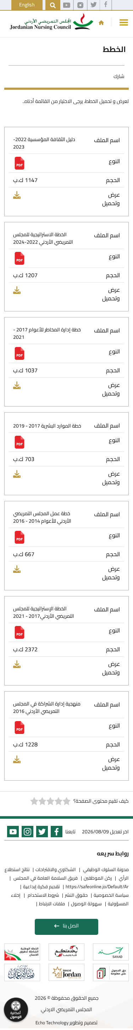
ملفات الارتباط (52, 903)
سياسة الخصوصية (111, 895)
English (27, 4)
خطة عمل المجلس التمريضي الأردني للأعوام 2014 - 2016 (42, 517)
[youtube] (66, 5)
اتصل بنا (71, 925)
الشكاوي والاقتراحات (55, 869)
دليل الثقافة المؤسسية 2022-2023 (44, 143)
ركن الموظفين (98, 878)
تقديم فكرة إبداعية (41, 886)
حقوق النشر (76, 895)
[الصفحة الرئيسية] (101, 22)
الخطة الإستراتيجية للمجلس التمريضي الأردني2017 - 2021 (43, 612)
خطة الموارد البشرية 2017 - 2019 (47, 426)
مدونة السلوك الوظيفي (105, 869)
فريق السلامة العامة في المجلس (45, 878)
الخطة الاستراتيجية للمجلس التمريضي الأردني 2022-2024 (43, 238)
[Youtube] (11, 833)
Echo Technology (51, 1022)
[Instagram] (80, 5)
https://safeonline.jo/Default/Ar (97, 886)
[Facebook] (105, 5)
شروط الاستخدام (43, 895)
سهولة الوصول (86, 903)
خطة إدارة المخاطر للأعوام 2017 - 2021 (47, 333)
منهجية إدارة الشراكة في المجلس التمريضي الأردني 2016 (47, 707)
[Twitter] (94, 5)
